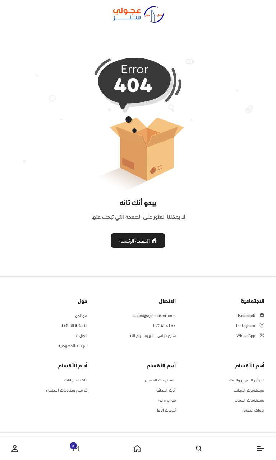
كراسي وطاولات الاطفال (66, 389)
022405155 (164, 325)
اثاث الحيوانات (75, 379)
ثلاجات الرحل (166, 409)
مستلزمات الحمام (249, 399)
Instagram (245, 325)
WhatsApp (245, 335)
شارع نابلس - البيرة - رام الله (152, 335)
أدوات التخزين (253, 409)
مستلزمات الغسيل (160, 379)
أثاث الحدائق (166, 389)
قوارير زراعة (167, 399)
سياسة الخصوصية (72, 345)
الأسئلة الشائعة (74, 325)
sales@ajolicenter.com (154, 315)
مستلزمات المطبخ (249, 389)
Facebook (246, 315)
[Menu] (260, 448)
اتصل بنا (81, 335)
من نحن (81, 315)
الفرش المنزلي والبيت (246, 379)
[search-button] (199, 448)
